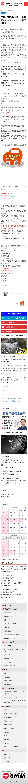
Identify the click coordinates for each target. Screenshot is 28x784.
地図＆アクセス (8, 721)
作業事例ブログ (8, 627)
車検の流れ (7, 677)
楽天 (2, 394)
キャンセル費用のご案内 (10, 714)
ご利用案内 (7, 706)
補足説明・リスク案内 (10, 638)
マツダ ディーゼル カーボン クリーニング (14, 650)
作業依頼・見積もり (9, 666)
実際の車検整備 (8, 680)
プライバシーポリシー (10, 743)
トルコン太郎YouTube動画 (11, 634)
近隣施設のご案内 (9, 728)
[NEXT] (25, 508)
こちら (11, 193)
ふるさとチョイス (6, 386)
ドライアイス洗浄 (9, 642)
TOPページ (7, 605)
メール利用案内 (8, 717)
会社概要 (6, 735)
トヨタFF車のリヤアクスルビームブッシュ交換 (14, 692)
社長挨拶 (6, 739)
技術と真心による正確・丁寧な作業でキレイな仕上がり (14, 771)
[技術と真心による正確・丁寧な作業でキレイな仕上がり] (12, 4)
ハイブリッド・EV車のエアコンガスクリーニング (14, 701)
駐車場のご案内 (8, 724)
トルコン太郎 (7, 612)
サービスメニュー (9, 688)
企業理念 (6, 732)
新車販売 (5, 285)
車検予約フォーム (9, 684)
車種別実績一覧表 (9, 616)
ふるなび (4, 390)
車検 (5, 669)
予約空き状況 (7, 662)
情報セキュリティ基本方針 (11, 746)
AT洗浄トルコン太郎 (10, 609)
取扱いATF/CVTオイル (10, 623)
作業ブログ (7, 754)
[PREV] (2, 508)
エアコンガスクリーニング (11, 697)
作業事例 (6, 658)
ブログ (6, 750)
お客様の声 (7, 620)
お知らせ (6, 761)
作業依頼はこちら (9, 631)
